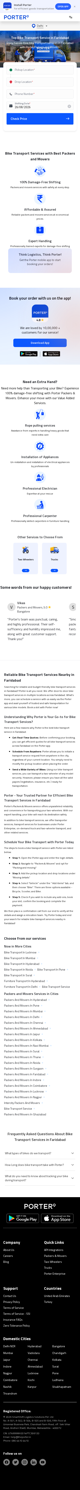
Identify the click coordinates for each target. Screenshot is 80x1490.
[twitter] (15, 1462)
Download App (40, 342)
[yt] (42, 1462)
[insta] (24, 1462)
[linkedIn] (33, 1462)
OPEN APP (63, 6)
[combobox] (40, 69)
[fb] (6, 1462)
